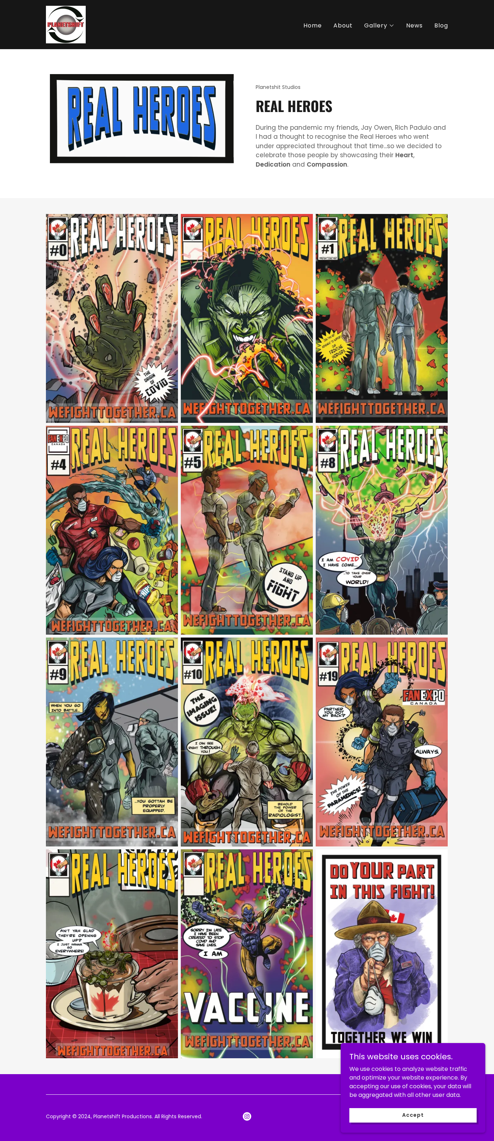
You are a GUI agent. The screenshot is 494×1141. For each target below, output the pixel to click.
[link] (66, 24)
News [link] (414, 25)
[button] (379, 25)
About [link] (343, 25)
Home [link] (312, 25)
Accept (412, 1115)
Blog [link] (441, 25)
